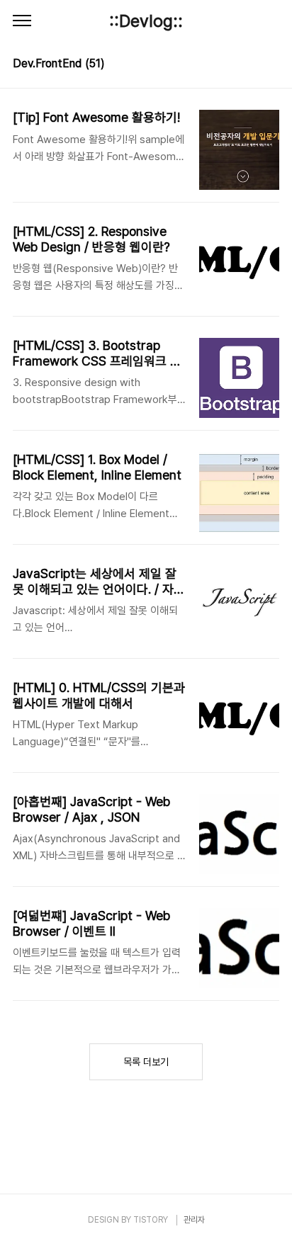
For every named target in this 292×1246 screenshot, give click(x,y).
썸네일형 (250, 65)
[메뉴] (22, 21)
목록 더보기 (146, 1061)
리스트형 (270, 65)
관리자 (194, 1220)
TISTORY (150, 1220)
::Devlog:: (146, 21)
